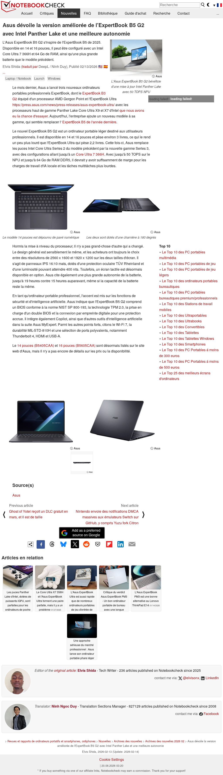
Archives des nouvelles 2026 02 (164, 741)
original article (65, 670)
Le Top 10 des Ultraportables (184, 315)
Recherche (161, 13)
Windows (54, 78)
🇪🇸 (105, 66)
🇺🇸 (100, 66)
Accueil (27, 13)
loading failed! (159, 99)
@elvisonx (190, 677)
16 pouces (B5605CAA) (77, 345)
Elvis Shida (87, 670)
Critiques (47, 13)
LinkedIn (212, 677)
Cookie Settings (111, 759)
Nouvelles (69, 13)
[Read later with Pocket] (98, 544)
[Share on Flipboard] (109, 544)
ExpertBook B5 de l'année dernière (89, 121)
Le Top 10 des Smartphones (184, 344)
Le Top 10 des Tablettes (180, 332)
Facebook (211, 713)
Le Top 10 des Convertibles (183, 326)
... (217, 13)
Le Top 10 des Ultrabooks (182, 320)
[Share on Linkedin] (120, 544)
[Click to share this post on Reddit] (86, 544)
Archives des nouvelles (128, 741)
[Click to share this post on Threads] (52, 544)
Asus (16, 495)
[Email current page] (132, 544)
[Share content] (31, 544)
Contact (183, 13)
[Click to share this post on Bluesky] (63, 544)
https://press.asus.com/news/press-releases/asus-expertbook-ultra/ (63, 104)
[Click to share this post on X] (75, 544)
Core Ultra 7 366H (90, 154)
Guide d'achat (135, 13)
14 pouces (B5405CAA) (35, 345)
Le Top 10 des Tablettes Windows (188, 338)
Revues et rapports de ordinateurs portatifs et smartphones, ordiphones (51, 741)
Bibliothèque (108, 13)
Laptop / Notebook (18, 78)
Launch (39, 78)
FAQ (87, 13)
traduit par (30, 66)
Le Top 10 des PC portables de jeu (189, 263)
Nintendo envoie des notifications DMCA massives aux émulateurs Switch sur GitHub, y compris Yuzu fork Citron (107, 517)
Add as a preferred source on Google (86, 532)
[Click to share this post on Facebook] (41, 544)
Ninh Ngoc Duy (64, 706)
